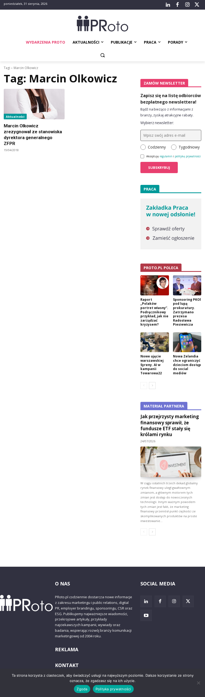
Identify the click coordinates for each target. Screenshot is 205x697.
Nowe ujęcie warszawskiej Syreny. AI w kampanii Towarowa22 (152, 364)
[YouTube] (146, 615)
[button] (102, 55)
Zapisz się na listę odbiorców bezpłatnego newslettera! (170, 99)
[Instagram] (187, 5)
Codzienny (157, 147)
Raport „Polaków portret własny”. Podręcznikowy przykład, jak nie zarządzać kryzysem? (154, 312)
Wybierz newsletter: (157, 122)
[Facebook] (177, 5)
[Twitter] (197, 5)
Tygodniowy (189, 147)
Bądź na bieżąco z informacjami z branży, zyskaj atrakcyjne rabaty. (167, 112)
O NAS (62, 583)
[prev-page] (143, 385)
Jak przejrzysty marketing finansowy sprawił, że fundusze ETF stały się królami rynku (169, 425)
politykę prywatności (188, 156)
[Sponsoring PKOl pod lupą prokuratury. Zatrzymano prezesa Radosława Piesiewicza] (187, 285)
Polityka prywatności (113, 689)
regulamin (166, 156)
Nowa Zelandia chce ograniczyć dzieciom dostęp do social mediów (187, 364)
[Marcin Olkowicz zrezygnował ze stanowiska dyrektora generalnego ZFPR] (34, 104)
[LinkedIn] (168, 5)
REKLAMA (66, 649)
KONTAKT (67, 665)
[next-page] (152, 385)
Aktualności (15, 117)
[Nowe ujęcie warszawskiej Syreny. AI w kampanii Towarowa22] (154, 342)
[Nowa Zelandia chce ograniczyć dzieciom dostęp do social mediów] (187, 342)
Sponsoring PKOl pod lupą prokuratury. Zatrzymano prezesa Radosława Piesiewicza (187, 312)
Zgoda (82, 689)
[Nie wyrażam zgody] (198, 682)
